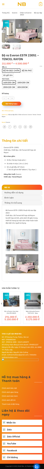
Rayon (6, 152)
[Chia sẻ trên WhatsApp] (4, 126)
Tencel (34, 114)
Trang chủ (6, 12)
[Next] (38, 30)
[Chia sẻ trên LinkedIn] (30, 126)
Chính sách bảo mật (9, 388)
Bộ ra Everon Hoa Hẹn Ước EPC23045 (11, 312)
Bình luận (9, 197)
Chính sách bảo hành (10, 396)
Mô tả (7, 187)
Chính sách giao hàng (10, 392)
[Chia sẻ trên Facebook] (9, 126)
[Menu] (3, 4)
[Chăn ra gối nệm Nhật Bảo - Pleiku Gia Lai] (22, 4)
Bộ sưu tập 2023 (13, 114)
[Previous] (6, 30)
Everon (14, 12)
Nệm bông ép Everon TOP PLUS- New (32, 312)
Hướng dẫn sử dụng (13, 192)
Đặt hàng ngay (11, 103)
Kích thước (5, 78)
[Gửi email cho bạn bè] (20, 126)
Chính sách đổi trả (8, 400)
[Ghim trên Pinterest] (25, 126)
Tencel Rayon (17, 176)
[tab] (22, 187)
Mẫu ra (4, 67)
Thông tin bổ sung (13, 202)
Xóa (41, 66)
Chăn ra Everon (26, 12)
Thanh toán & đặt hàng (10, 404)
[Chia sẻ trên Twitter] (15, 126)
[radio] (11, 70)
